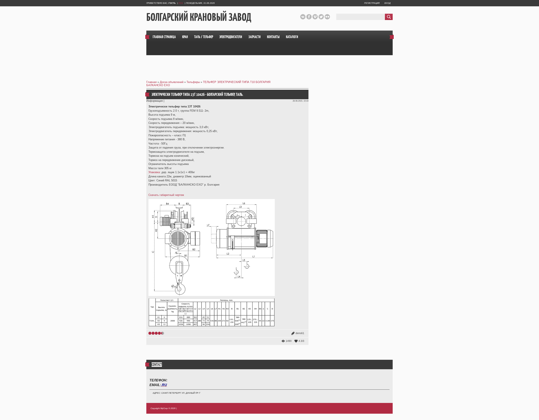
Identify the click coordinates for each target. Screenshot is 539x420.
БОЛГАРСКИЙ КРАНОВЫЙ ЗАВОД (198, 17)
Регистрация (372, 3)
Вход (387, 3)
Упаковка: (154, 172)
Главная (151, 82)
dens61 (300, 333)
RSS (181, 3)
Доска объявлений (171, 82)
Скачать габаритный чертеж (166, 195)
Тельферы (193, 82)
